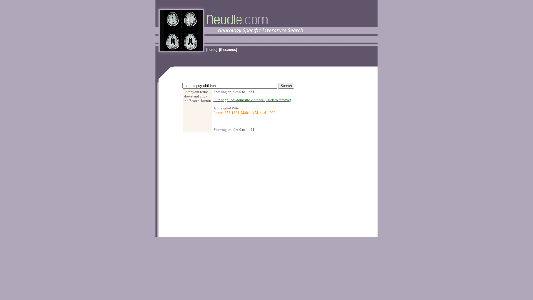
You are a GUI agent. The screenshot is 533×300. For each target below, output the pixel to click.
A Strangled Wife (226, 108)
